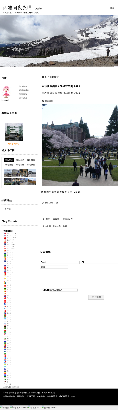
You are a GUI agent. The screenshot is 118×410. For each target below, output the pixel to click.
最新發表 (9, 160)
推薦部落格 (24, 90)
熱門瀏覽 (9, 164)
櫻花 (48, 219)
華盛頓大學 (68, 219)
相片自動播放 (52, 77)
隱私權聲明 (64, 396)
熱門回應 (20, 164)
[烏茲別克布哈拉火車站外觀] (32, 173)
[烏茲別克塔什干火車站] (8, 181)
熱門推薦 (31, 164)
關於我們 (21, 396)
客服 (73, 396)
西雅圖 (56, 219)
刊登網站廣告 (9, 396)
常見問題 (31, 396)
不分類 (8, 208)
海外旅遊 (57, 226)
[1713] (32, 181)
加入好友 (23, 86)
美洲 (65, 226)
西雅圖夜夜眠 (17, 7)
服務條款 (41, 396)
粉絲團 (6, 407)
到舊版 (39, 8)
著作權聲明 (52, 396)
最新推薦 (31, 160)
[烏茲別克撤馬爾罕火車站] (24, 173)
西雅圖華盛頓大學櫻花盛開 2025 (61, 86)
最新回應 (20, 160)
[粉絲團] (1, 406)
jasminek (6, 100)
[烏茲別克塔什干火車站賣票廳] (24, 181)
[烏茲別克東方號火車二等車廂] (16, 181)
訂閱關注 (23, 94)
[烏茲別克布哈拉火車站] (8, 173)
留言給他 (23, 98)
